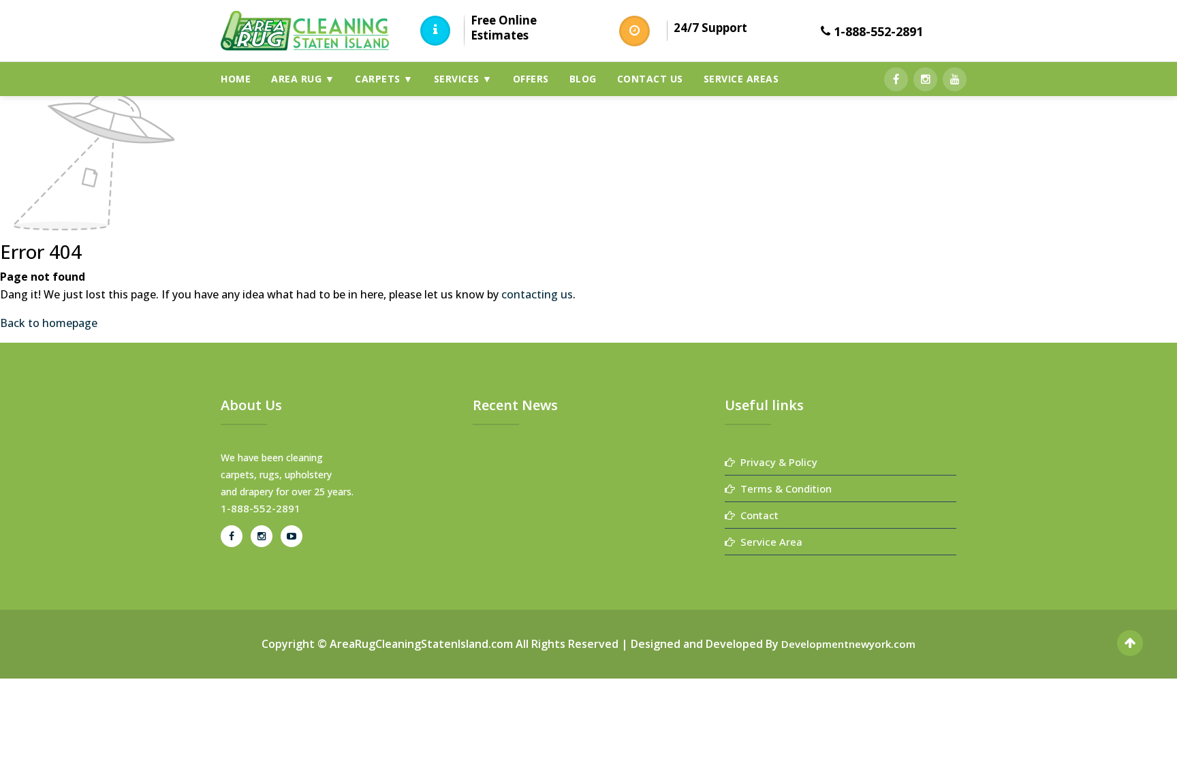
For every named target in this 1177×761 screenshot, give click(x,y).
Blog (583, 78)
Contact (757, 515)
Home (236, 78)
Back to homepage (48, 322)
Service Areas (741, 78)
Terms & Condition (783, 488)
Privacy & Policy (776, 462)
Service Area (768, 541)
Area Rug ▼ (302, 78)
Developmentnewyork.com (848, 644)
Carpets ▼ (384, 78)
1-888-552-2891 (878, 31)
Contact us (650, 78)
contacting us (537, 294)
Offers (531, 78)
